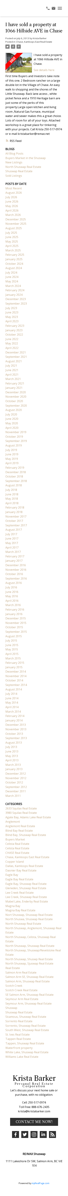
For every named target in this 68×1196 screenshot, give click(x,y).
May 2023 (11, 317)
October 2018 (14, 476)
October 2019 (14, 437)
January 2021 (13, 388)
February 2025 (14, 255)
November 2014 (15, 676)
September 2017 (16, 525)
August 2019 (13, 445)
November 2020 (15, 396)
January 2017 (13, 561)
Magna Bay (12, 906)
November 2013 (15, 729)
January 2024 (13, 295)
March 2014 (13, 711)
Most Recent (13, 188)
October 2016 (14, 574)
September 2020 (16, 406)
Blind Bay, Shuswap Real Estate (25, 835)
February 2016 (14, 609)
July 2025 (11, 233)
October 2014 (14, 680)
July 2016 (11, 587)
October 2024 (14, 264)
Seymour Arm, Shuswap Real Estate (28, 1003)
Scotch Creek (13, 986)
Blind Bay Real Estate (19, 831)
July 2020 (11, 414)
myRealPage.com (40, 1183)
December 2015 (15, 618)
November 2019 (15, 432)
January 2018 (13, 512)
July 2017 (11, 534)
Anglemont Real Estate (20, 826)
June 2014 (11, 698)
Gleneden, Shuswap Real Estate (25, 888)
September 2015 (16, 632)
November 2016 (15, 570)
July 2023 (11, 308)
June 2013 (11, 751)
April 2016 (11, 601)
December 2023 (15, 299)
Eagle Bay (11, 875)
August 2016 (13, 583)
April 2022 (11, 348)
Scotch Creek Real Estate (21, 990)
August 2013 (13, 742)
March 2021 (13, 379)
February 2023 (14, 326)
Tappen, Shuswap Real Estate (24, 1043)
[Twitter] (24, 1134)
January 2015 (13, 667)
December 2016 (15, 565)
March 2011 (13, 796)
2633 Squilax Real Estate (21, 808)
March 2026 (13, 215)
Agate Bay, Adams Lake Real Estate (28, 817)
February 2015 (14, 663)
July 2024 (11, 272)
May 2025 (11, 241)
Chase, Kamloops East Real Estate (34, 41)
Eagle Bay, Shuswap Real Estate (26, 884)
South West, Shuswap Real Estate (27, 1030)
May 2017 (11, 543)
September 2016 (16, 578)
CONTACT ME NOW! (34, 1122)
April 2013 (11, 760)
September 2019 (16, 441)
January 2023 (13, 330)
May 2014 (11, 702)
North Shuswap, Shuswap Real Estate (29, 946)
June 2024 (11, 277)
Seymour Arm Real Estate (21, 999)
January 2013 (13, 769)
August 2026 (13, 193)
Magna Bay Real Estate (20, 910)
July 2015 (11, 640)
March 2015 (13, 658)
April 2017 (11, 547)
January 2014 (13, 720)
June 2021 (11, 370)
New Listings (13, 162)
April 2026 (11, 210)
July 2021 (11, 365)
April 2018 (11, 503)
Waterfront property (19, 1048)
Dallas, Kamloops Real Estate (24, 866)
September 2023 (16, 303)
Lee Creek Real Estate (19, 893)
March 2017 (13, 552)
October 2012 (14, 782)
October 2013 (14, 734)
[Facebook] (15, 1134)
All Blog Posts (14, 153)
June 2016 (11, 592)
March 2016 (13, 605)
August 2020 (13, 410)
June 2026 (11, 201)
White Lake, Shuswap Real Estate (26, 1052)
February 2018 (14, 507)
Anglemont (12, 821)
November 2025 (15, 224)
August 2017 (13, 530)
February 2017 (14, 556)
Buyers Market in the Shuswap (25, 158)
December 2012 (15, 774)
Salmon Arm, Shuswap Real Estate (27, 981)
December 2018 (15, 472)
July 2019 (11, 450)
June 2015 (11, 645)
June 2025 (11, 237)
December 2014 (15, 671)
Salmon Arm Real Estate (20, 972)
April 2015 (11, 654)
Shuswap (11, 1008)
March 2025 (13, 250)
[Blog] (52, 1134)
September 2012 (16, 787)
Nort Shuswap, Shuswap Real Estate (29, 915)
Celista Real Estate (17, 844)
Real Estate (12, 968)
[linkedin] (43, 1134)
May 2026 (11, 206)
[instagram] (34, 1134)
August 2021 (13, 361)
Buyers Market (15, 839)
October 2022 (14, 334)
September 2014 (16, 685)
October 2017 (14, 521)
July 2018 (11, 490)
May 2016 (11, 596)
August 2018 (13, 485)
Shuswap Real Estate (18, 171)
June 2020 (11, 419)
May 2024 (11, 281)
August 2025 (13, 228)
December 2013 (15, 725)
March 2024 (13, 286)
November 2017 (15, 516)
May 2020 (11, 423)
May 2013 (11, 756)
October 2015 (14, 627)
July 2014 (11, 694)
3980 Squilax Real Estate (21, 813)
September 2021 (16, 357)
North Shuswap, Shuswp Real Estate (29, 959)
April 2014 (11, 707)
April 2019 (11, 463)
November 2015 (15, 623)
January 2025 (13, 259)
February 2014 (14, 716)
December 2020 (15, 392)
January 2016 (13, 614)
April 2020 (11, 428)
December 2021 (15, 352)
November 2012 (15, 778)
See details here (44, 70)
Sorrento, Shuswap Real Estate (25, 1026)
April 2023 (11, 321)
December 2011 (15, 791)
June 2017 (11, 538)
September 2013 (16, 738)
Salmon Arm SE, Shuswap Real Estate (29, 977)
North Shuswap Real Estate (23, 167)
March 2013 (13, 765)
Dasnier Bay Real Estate (20, 870)
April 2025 (11, 246)
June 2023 (11, 312)
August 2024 (13, 268)
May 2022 (11, 343)
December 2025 (15, 219)
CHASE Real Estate (17, 853)
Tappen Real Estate (18, 1039)
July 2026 (11, 197)
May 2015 (11, 649)
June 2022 (11, 339)
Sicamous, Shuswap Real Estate (25, 1017)
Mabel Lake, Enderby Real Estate (26, 901)
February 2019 (14, 468)
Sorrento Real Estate (18, 1021)
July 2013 (11, 747)
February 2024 (14, 290)
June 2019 (11, 454)
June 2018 (11, 494)
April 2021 (11, 374)
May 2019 (11, 459)
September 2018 (16, 481)
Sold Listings (13, 176)
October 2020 (14, 401)
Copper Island (14, 862)
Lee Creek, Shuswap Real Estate (26, 897)
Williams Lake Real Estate (21, 1057)
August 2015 (13, 636)
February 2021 (14, 383)
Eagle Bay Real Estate (19, 879)
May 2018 (11, 499)
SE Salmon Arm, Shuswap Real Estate (29, 995)
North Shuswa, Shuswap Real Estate (29, 919)
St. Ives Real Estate (17, 1034)
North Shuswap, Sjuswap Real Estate (29, 963)
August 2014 (13, 689)
